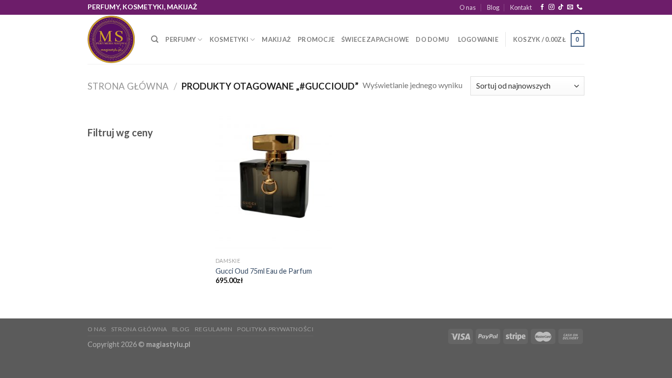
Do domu (432, 39)
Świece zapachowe (375, 39)
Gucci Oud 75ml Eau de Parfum (263, 271)
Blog (493, 7)
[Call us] (579, 7)
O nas (467, 7)
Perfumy (180, 39)
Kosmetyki (229, 39)
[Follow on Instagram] (551, 7)
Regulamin (214, 329)
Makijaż (276, 39)
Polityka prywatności (275, 329)
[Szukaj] (154, 39)
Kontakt (521, 7)
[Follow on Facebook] (542, 7)
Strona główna (128, 86)
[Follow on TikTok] (561, 7)
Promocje (316, 39)
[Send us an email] (570, 7)
